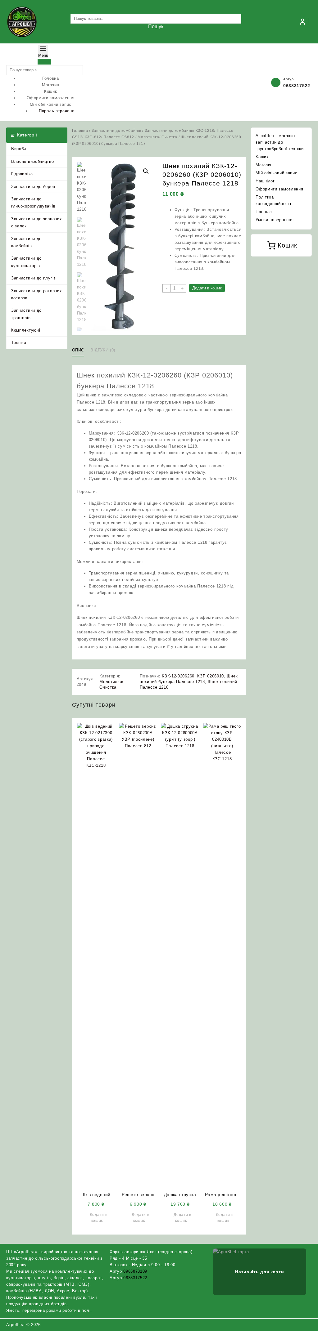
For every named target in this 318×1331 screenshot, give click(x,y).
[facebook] (293, 1324)
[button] (146, 171)
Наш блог (265, 181)
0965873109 (135, 1271)
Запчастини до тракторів (26, 314)
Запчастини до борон (33, 186)
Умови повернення (274, 219)
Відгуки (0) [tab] (102, 350)
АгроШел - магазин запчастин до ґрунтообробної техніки (279, 142)
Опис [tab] (78, 350)
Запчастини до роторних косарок (36, 294)
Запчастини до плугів (33, 278)
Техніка (18, 342)
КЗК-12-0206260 (178, 676)
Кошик (262, 156)
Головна (80, 130)
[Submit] (44, 62)
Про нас (264, 211)
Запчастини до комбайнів (26, 242)
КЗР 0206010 (210, 676)
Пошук (155, 26)
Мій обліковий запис (276, 173)
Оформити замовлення (279, 189)
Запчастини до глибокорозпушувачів (33, 202)
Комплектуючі (25, 330)
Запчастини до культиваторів (26, 262)
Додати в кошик (207, 288)
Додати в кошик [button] (98, 1218)
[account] (302, 21)
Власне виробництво (32, 161)
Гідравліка (22, 174)
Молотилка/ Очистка (157, 137)
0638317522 (296, 85)
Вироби (18, 148)
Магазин (264, 165)
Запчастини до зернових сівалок (36, 222)
